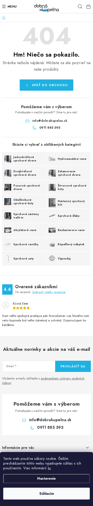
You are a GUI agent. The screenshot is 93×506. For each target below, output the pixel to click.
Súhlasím (46, 493)
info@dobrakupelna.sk (49, 121)
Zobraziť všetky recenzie (49, 292)
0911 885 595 (49, 127)
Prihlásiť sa (73, 366)
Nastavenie (46, 478)
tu (49, 468)
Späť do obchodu (50, 85)
